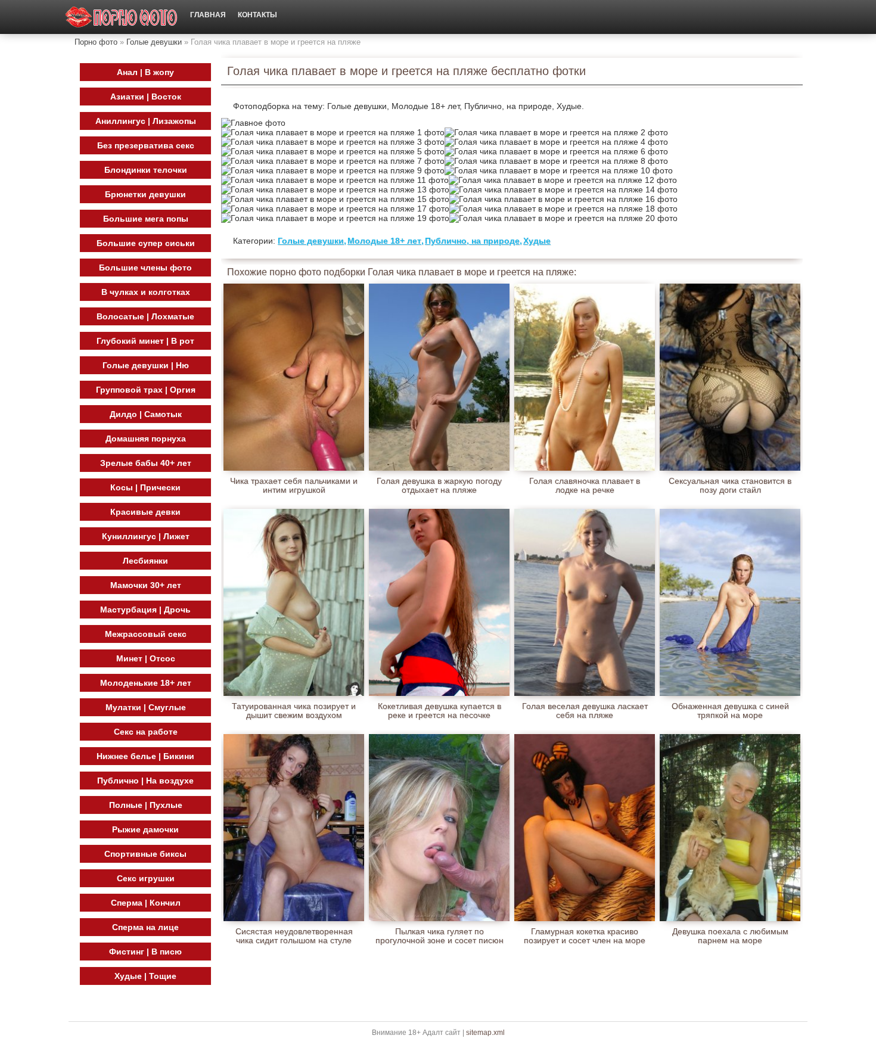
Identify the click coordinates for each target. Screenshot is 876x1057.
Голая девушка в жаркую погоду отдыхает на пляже (439, 486)
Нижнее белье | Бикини (145, 756)
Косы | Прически (145, 487)
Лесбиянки (145, 560)
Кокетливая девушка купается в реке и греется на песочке (439, 711)
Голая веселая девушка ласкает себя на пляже (585, 711)
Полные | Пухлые (145, 805)
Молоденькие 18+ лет (145, 683)
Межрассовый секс (146, 634)
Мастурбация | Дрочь (145, 609)
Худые (537, 240)
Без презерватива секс (145, 145)
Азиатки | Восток (145, 96)
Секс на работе (146, 731)
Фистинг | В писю (145, 951)
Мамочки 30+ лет (145, 585)
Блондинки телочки (145, 170)
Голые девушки (154, 42)
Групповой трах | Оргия (145, 389)
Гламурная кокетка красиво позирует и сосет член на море (584, 936)
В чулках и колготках (145, 292)
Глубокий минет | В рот (145, 341)
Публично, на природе (472, 240)
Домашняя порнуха (145, 438)
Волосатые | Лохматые (145, 316)
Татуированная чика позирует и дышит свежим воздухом (294, 711)
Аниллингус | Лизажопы (145, 121)
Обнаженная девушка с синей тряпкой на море (730, 711)
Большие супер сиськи (146, 243)
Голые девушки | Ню (145, 365)
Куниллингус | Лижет (146, 536)
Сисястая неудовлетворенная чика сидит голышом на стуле (294, 936)
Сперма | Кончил (146, 902)
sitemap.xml (485, 1032)
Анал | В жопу (145, 72)
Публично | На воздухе (145, 780)
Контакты (257, 15)
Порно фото (95, 42)
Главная (208, 15)
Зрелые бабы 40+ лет (145, 463)
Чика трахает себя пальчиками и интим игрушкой (294, 486)
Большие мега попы (145, 218)
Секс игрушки (146, 878)
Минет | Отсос (145, 658)
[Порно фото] (121, 17)
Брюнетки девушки (145, 194)
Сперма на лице (145, 927)
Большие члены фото (145, 267)
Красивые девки (145, 512)
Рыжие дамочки (145, 829)
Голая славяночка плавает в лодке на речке (584, 486)
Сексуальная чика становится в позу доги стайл (730, 486)
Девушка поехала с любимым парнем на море (730, 936)
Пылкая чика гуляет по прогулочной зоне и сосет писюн (439, 936)
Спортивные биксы (145, 854)
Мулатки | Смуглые (145, 707)
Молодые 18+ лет (384, 240)
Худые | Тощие (145, 976)
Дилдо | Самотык (146, 414)
